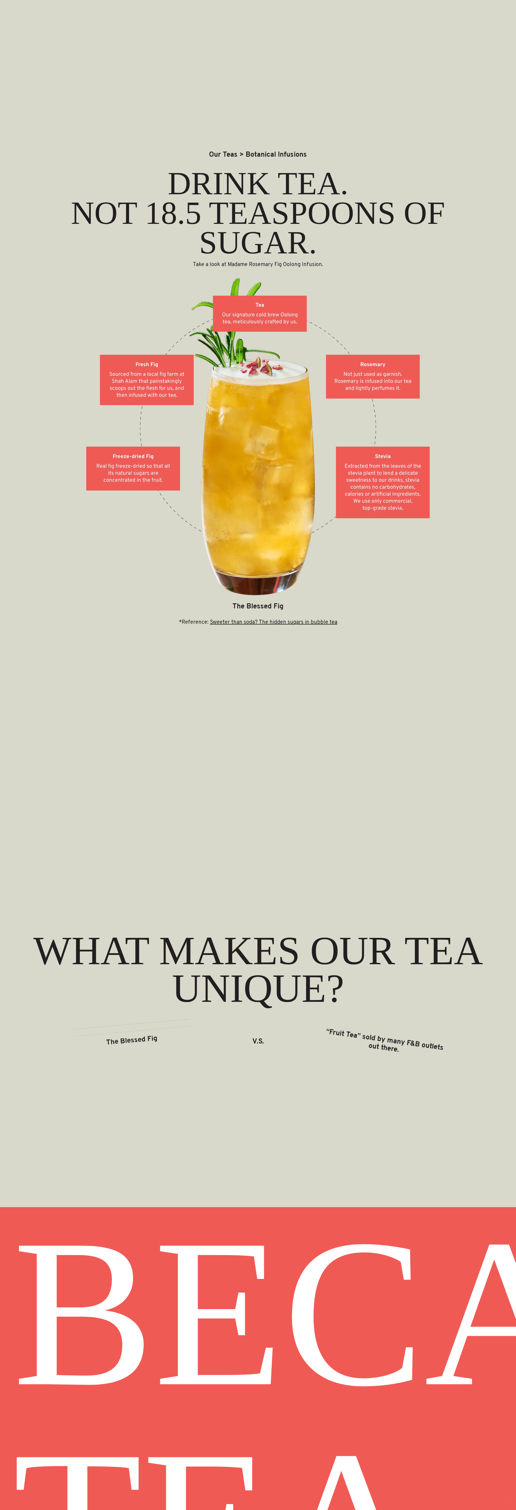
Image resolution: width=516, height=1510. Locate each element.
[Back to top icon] (507, 1499)
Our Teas (223, 155)
